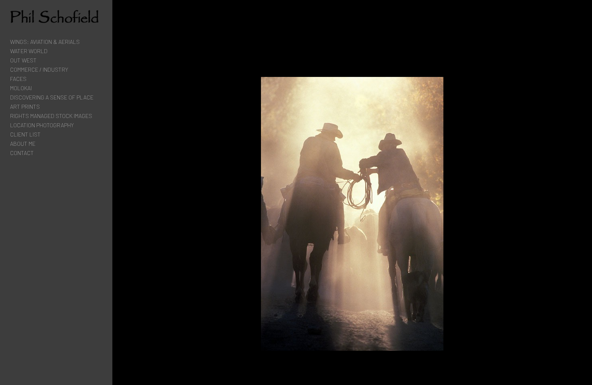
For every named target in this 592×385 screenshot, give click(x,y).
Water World (29, 51)
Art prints (25, 106)
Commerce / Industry (39, 69)
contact (22, 152)
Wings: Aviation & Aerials (45, 41)
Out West (23, 60)
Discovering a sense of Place (51, 97)
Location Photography (42, 125)
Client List (25, 134)
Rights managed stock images (51, 115)
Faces (18, 78)
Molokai (21, 88)
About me (22, 143)
